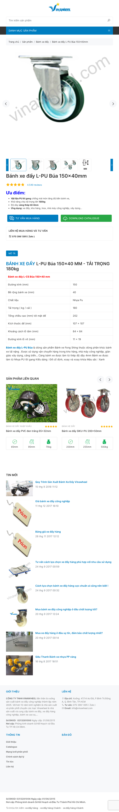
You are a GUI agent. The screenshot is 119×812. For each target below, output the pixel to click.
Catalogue (11, 746)
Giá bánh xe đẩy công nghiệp (52, 501)
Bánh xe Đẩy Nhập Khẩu (19, 426)
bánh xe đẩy (35, 711)
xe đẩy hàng (31, 808)
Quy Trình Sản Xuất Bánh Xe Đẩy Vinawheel (61, 481)
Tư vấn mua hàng (27, 218)
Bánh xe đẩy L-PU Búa (19, 347)
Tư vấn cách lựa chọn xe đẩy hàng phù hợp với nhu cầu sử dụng (73, 561)
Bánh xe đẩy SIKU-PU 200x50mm (81, 430)
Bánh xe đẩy (68, 426)
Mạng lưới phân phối (17, 751)
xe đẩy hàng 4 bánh (73, 808)
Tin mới (12, 475)
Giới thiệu (11, 741)
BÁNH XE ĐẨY (20, 263)
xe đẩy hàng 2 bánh (50, 808)
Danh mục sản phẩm (22, 30)
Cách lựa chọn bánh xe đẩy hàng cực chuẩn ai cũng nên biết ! (71, 585)
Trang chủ (14, 41)
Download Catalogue (84, 218)
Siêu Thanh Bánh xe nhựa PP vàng (55, 656)
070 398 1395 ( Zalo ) (84, 705)
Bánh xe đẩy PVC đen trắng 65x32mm (28, 430)
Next (113, 103)
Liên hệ (10, 766)
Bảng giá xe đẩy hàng (48, 531)
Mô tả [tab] (12, 253)
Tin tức (9, 761)
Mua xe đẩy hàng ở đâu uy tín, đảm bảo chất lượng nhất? (69, 633)
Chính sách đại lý (15, 756)
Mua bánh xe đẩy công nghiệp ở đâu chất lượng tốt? (66, 609)
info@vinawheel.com (82, 708)
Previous (6, 103)
